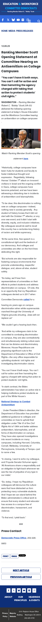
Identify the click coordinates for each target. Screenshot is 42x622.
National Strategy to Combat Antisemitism (15, 403)
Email (14, 556)
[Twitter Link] (9, 20)
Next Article (21, 570)
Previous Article (21, 577)
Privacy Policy (5, 615)
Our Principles (20, 598)
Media (12, 30)
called (26, 299)
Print (6, 556)
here (26, 158)
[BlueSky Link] (14, 20)
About (8, 597)
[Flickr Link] (23, 20)
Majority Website (13, 615)
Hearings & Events (34, 598)
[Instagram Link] (34, 590)
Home (4, 30)
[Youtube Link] (18, 20)
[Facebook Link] (4, 20)
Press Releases (24, 30)
